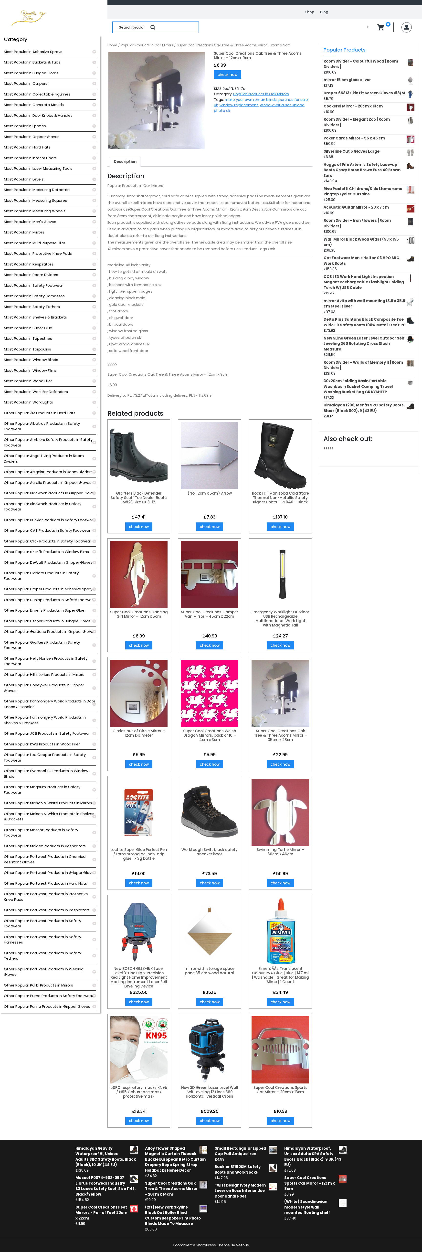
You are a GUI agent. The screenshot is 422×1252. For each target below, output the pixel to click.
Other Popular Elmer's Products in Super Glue (44, 610)
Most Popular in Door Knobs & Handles (38, 115)
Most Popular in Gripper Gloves (31, 136)
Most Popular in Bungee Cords (31, 72)
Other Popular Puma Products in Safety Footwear (48, 995)
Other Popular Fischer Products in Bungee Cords (47, 621)
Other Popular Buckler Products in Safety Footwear (49, 519)
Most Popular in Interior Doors (30, 157)
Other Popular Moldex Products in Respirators (45, 846)
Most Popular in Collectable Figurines (37, 94)
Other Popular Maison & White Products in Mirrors (48, 803)
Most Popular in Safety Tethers (32, 306)
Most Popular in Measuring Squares (35, 200)
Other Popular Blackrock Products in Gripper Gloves (50, 493)
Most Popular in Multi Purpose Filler (34, 242)
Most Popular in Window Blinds (31, 359)
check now (227, 74)
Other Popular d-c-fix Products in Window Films (46, 551)
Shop (309, 12)
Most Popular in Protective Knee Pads (38, 253)
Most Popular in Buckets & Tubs (32, 62)
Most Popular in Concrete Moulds (34, 104)
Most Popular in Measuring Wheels (34, 210)
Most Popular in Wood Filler (28, 380)
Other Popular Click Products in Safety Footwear (47, 541)
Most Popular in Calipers (25, 83)
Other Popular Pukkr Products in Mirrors (38, 985)
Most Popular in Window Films (30, 370)
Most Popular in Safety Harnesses (34, 295)
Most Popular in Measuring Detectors (37, 189)
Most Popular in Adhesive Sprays (33, 51)
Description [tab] (125, 161)
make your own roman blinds (251, 99)
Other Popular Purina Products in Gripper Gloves (47, 1006)
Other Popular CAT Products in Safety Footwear (47, 530)
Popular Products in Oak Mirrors (147, 45)
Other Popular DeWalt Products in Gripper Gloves (48, 562)
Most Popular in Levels (23, 179)
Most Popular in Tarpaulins (27, 349)
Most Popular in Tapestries (28, 338)
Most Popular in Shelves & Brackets (35, 317)
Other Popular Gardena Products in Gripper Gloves (49, 631)
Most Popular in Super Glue (28, 327)
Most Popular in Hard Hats (27, 147)
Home (112, 45)
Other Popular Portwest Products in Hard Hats (45, 883)
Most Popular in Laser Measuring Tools (38, 168)
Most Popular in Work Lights (28, 402)
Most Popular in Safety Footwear (33, 285)
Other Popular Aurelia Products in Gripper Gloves (47, 482)
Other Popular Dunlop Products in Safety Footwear (49, 599)
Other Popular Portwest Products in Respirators (47, 909)
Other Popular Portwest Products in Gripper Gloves (50, 872)
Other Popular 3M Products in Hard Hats (39, 412)
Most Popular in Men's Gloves (30, 221)
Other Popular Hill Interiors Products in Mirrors (44, 674)
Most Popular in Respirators (28, 264)
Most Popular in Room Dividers (31, 274)
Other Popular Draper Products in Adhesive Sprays (49, 589)
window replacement (239, 104)
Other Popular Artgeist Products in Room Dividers (48, 471)
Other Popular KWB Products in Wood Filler (42, 744)
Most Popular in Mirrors (24, 232)
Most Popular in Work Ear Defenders (36, 391)
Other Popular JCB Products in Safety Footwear (47, 733)
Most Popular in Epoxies (25, 125)
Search (153, 27)
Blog (324, 12)
